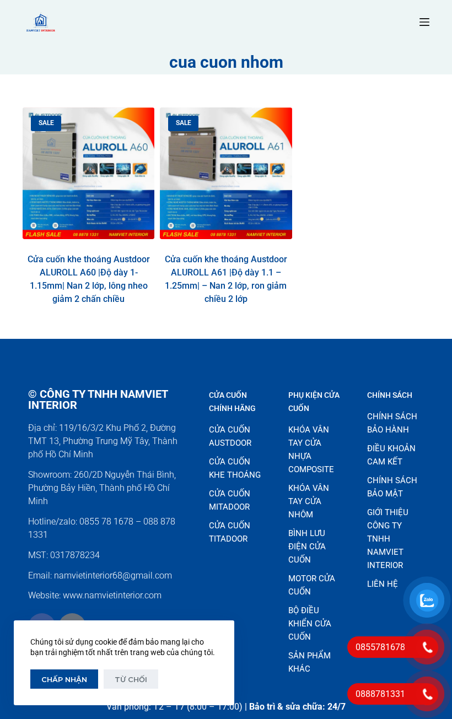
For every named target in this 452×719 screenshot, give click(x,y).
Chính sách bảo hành (392, 423)
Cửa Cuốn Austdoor (230, 436)
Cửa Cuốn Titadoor (229, 532)
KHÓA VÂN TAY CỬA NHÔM (308, 501)
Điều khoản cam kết (391, 455)
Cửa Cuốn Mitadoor (229, 500)
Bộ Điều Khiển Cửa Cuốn (309, 624)
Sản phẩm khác (309, 662)
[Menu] (424, 22)
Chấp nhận (64, 679)
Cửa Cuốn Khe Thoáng (235, 468)
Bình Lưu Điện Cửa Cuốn (307, 546)
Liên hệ (382, 584)
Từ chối (131, 679)
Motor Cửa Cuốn (311, 585)
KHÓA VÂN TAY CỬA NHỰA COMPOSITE (311, 449)
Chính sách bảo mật (392, 487)
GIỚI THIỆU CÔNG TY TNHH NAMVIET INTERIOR (387, 538)
